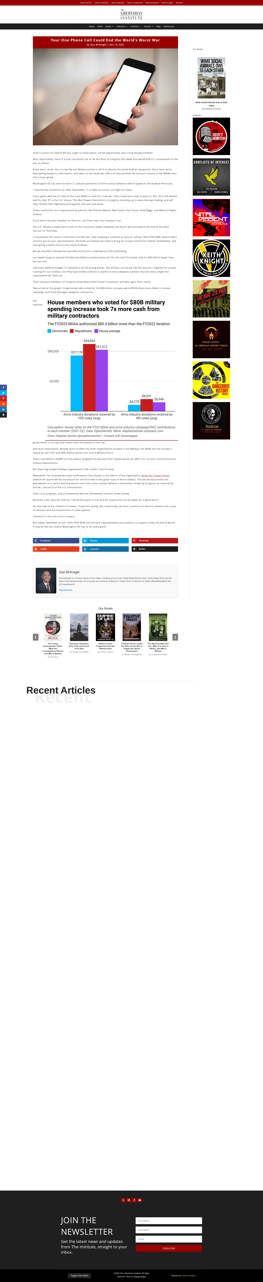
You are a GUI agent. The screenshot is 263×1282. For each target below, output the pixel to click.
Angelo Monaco (127, 1166)
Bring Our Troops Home (155, 475)
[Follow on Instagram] (129, 1200)
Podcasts (121, 26)
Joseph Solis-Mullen (126, 1010)
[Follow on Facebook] (134, 1200)
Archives (134, 26)
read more (131, 860)
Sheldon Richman (213, 108)
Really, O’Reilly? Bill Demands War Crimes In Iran (131, 850)
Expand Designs (188, 1275)
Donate (147, 26)
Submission (168, 26)
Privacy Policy (140, 1276)
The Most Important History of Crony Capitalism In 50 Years (131, 1006)
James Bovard (118, 3)
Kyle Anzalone (152, 3)
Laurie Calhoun (102, 3)
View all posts (65, 590)
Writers (179, 3)
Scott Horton (86, 3)
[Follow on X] (123, 1200)
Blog (158, 26)
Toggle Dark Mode (79, 1275)
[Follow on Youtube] (140, 1200)
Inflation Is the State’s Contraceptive (131, 1161)
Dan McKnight (98, 44)
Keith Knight (167, 3)
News (100, 26)
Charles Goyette (127, 855)
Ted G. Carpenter (135, 3)
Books (108, 26)
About (92, 26)
